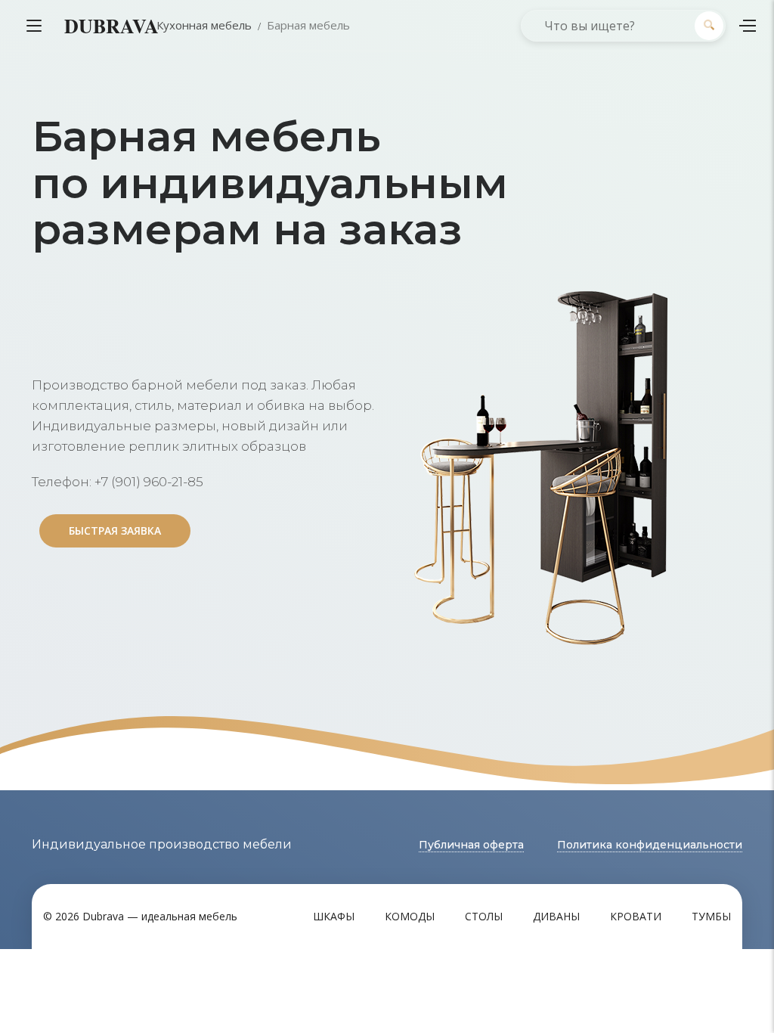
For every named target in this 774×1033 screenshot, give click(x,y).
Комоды (410, 916)
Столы (484, 916)
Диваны (556, 916)
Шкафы (333, 916)
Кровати (635, 916)
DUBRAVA (111, 25)
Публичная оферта (471, 845)
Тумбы (711, 916)
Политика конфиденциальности (649, 845)
